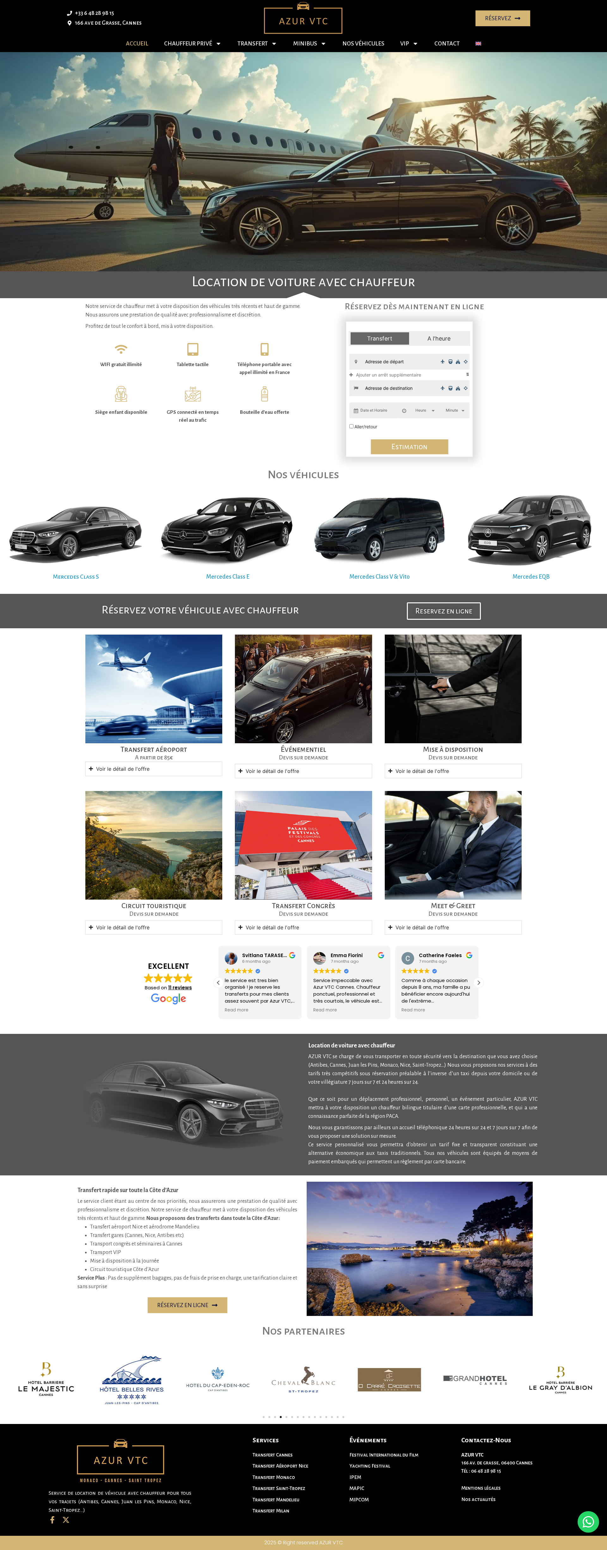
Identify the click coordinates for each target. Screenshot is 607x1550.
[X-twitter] (66, 1519)
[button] (478, 982)
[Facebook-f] (52, 1519)
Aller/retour (365, 426)
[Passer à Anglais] (478, 43)
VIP (404, 43)
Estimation (409, 447)
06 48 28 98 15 (486, 1471)
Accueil (137, 43)
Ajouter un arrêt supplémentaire (388, 374)
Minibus (305, 43)
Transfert (252, 43)
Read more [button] (236, 1010)
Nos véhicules (363, 43)
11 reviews (180, 987)
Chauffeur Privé (188, 43)
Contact (447, 43)
